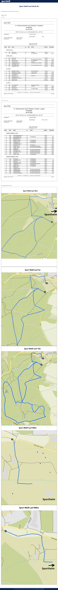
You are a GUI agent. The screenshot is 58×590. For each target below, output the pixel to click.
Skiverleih (50, 3)
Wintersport (33, 3)
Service (27, 3)
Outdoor (55, 3)
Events (15, 3)
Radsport (44, 3)
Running (38, 3)
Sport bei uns (21, 3)
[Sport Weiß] (5, 1)
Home (11, 3)
